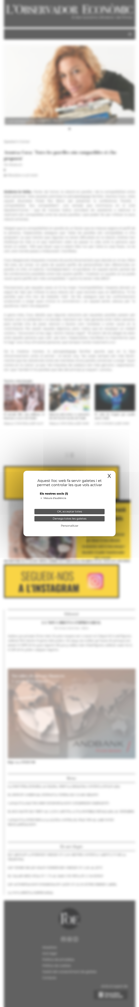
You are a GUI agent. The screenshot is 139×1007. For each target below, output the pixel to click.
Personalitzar (69, 525)
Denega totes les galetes (69, 518)
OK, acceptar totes (69, 511)
